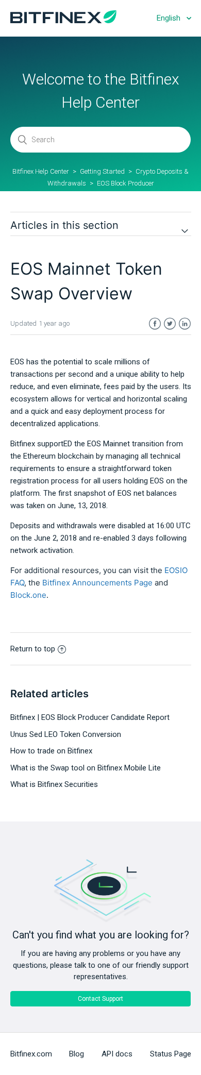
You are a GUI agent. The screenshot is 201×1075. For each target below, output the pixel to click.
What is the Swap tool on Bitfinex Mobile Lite (85, 767)
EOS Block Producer (125, 183)
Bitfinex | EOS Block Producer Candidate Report (90, 717)
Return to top (32, 648)
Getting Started (102, 171)
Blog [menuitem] (76, 1054)
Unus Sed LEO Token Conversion (65, 734)
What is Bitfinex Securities (54, 784)
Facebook (154, 323)
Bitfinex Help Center (40, 171)
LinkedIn (184, 323)
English (169, 18)
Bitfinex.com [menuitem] (31, 1054)
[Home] (63, 20)
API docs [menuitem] (117, 1054)
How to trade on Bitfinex (51, 750)
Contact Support (100, 998)
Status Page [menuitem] (170, 1054)
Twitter (169, 323)
